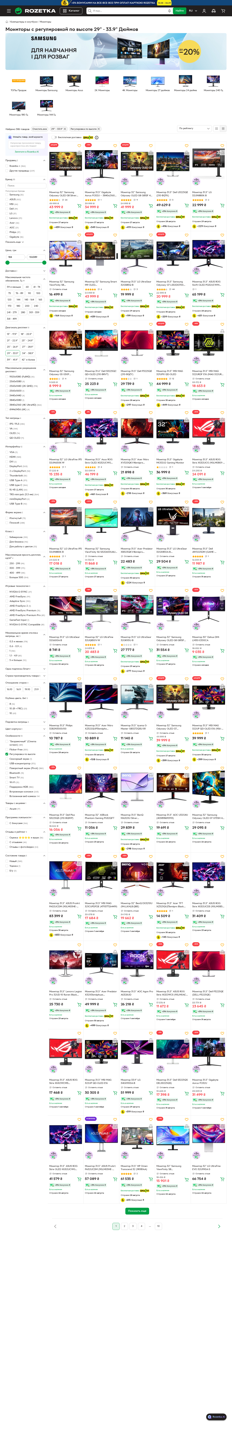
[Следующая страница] (219, 1226)
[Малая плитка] (223, 128)
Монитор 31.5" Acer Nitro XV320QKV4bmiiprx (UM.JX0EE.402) (135, 462)
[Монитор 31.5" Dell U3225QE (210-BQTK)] (172, 164)
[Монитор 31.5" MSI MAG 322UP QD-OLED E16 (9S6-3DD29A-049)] (208, 697)
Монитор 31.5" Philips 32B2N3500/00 (61, 727)
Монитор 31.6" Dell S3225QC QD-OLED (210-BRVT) (101, 373)
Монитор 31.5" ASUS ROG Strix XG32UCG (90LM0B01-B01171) (207, 462)
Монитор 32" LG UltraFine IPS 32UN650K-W (65, 461)
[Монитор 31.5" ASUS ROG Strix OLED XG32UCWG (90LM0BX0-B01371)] (65, 1138)
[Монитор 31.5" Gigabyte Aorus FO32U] (208, 1052)
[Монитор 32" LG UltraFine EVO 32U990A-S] (208, 1138)
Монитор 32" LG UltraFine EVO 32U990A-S (206, 1168)
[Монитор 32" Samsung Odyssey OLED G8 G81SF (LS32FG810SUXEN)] (172, 609)
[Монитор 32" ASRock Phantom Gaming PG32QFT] (101, 786)
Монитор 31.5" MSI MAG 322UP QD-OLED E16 (98, 1081)
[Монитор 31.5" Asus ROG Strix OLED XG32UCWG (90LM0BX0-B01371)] (101, 431)
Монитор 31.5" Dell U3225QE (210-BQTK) (172, 194)
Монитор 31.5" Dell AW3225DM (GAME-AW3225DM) (203, 551)
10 (158, 1226)
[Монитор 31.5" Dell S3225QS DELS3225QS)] (172, 1052)
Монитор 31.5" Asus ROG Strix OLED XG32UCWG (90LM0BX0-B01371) (98, 462)
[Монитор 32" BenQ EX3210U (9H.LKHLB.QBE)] (137, 875)
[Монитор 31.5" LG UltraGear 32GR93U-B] (137, 609)
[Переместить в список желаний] (79, 145)
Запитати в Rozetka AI (27, 152)
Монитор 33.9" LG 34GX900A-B (130, 1081)
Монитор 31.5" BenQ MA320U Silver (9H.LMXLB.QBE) (132, 817)
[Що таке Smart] (96, 137)
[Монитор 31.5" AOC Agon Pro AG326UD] (137, 963)
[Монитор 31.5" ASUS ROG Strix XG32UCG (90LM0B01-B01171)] (208, 431)
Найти (180, 11)
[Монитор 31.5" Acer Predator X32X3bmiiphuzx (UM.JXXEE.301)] (101, 963)
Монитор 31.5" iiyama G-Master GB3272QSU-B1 (134, 727)
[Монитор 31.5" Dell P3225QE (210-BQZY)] (137, 343)
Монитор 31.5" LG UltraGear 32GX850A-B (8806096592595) (171, 551)
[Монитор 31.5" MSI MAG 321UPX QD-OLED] (172, 343)
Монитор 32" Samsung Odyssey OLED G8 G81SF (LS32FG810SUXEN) (170, 639)
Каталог (74, 11)
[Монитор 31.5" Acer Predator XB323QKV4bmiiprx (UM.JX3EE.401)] (137, 520)
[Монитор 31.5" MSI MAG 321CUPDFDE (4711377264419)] (101, 875)
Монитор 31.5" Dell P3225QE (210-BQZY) (136, 373)
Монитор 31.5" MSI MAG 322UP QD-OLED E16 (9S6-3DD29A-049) (206, 728)
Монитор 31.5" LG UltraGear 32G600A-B (64, 639)
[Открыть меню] (8, 10)
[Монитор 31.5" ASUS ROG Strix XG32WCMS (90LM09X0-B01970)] (65, 1052)
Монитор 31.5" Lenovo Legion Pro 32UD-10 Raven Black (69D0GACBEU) (65, 994)
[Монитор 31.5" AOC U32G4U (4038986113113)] (172, 786)
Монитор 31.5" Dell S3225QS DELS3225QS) (172, 1081)
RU (191, 11)
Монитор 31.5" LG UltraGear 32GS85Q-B (136, 283)
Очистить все (39, 129)
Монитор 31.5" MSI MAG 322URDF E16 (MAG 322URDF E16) (208, 373)
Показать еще (13, 242)
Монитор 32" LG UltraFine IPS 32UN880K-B (65, 550)
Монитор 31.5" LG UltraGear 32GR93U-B (136, 639)
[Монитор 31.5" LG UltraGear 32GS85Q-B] (137, 253)
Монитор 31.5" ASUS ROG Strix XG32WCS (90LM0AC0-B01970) (172, 994)
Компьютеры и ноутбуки (24, 22)
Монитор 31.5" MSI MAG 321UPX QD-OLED (169, 373)
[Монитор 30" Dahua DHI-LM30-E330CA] (208, 609)
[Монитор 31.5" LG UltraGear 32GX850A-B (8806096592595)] (172, 520)
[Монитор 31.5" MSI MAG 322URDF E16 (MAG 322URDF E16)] (208, 343)
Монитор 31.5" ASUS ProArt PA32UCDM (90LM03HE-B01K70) (64, 905)
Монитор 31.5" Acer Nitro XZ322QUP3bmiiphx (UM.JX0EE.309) (99, 728)
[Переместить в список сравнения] (79, 152)
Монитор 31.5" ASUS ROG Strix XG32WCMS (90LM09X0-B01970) (63, 1082)
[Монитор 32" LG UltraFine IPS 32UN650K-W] (65, 431)
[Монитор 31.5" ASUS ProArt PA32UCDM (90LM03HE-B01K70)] (65, 875)
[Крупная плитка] (216, 128)
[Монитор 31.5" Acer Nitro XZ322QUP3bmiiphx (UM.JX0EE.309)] (101, 697)
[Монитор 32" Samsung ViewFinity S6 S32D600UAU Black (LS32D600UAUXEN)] (101, 520)
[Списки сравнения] (213, 10)
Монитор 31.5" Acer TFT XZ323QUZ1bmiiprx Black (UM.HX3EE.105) (170, 905)
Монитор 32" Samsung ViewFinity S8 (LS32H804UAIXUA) (61, 284)
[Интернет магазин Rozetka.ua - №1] (35, 10)
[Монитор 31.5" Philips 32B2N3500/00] (65, 697)
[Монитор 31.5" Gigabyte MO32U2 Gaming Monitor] (172, 431)
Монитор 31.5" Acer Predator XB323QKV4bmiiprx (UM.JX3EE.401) (137, 551)
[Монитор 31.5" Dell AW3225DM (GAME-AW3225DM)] (208, 520)
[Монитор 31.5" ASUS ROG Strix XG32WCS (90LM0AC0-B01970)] (172, 963)
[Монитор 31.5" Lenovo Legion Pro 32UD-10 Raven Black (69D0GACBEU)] (65, 963)
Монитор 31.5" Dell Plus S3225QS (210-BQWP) (62, 816)
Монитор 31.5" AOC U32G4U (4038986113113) (172, 816)
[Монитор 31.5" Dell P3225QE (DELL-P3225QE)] (208, 963)
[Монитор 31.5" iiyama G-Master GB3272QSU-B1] (137, 697)
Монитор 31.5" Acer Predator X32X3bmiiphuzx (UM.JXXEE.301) (101, 994)
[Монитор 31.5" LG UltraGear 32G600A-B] (65, 609)
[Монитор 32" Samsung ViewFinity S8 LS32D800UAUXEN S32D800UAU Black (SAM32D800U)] (172, 1138)
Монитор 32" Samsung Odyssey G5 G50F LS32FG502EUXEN (61, 373)
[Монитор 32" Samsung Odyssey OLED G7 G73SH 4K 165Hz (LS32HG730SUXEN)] (208, 786)
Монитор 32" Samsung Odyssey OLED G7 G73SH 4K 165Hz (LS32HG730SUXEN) (208, 817)
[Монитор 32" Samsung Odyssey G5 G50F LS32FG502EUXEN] (65, 343)
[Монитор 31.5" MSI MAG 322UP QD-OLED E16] (101, 1052)
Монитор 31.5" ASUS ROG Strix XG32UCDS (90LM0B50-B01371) (208, 905)
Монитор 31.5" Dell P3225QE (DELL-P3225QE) (208, 993)
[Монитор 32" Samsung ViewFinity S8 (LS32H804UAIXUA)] (65, 253)
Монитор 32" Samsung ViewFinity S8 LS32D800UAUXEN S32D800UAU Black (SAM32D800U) (168, 1168)
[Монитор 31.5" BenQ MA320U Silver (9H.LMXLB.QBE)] (137, 786)
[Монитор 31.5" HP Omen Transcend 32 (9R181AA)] (137, 1138)
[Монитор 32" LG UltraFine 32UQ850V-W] (101, 609)
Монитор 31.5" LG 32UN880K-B (202, 194)
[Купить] (79, 205)
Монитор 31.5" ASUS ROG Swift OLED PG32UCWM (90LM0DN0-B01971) (206, 284)
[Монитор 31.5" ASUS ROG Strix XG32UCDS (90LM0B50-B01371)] (208, 875)
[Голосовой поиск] (169, 10)
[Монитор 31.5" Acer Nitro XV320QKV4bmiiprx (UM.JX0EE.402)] (137, 431)
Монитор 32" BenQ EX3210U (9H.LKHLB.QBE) (136, 905)
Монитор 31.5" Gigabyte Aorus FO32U (205, 1081)
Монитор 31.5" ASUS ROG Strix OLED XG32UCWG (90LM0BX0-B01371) (63, 1168)
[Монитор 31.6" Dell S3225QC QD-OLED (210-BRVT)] (101, 343)
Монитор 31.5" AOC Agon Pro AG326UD (137, 993)
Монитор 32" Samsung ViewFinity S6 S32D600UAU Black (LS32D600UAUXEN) (100, 551)
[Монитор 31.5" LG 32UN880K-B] (208, 164)
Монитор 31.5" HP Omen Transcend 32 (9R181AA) (134, 1168)
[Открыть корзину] (223, 10)
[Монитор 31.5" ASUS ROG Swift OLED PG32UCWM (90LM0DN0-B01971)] (208, 253)
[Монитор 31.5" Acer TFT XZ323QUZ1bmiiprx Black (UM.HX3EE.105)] (172, 875)
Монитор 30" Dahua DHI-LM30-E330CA (206, 639)
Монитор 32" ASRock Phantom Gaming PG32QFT (99, 816)
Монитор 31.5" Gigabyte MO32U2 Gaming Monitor (170, 461)
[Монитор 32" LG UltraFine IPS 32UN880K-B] (65, 520)
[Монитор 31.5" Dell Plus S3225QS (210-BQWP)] (65, 786)
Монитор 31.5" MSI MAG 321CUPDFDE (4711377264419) (101, 905)
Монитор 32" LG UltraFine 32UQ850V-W (99, 639)
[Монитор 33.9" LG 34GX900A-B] (137, 1052)
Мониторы (45, 22)
